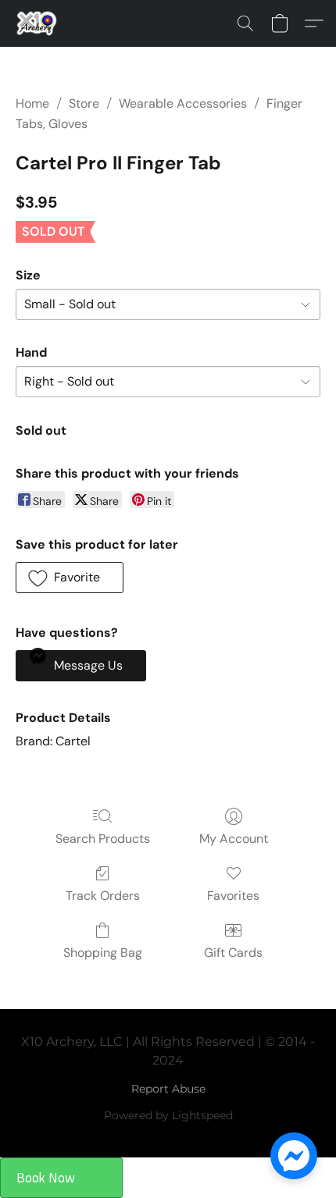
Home (32, 103)
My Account (233, 838)
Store (84, 103)
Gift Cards (233, 952)
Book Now (45, 1178)
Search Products (102, 838)
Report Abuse (168, 1089)
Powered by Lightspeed (168, 1115)
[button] (38, 23)
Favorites (233, 895)
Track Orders (103, 895)
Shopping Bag (102, 952)
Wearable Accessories (183, 103)
